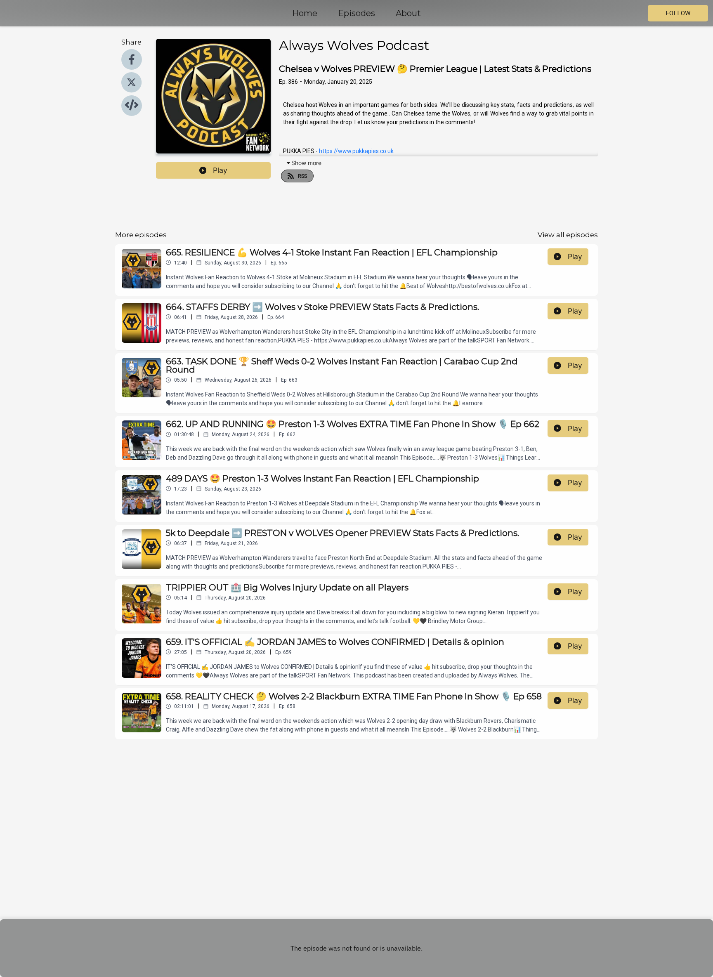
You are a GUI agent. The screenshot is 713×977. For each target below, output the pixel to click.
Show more (306, 162)
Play (220, 170)
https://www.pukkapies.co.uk (356, 151)
